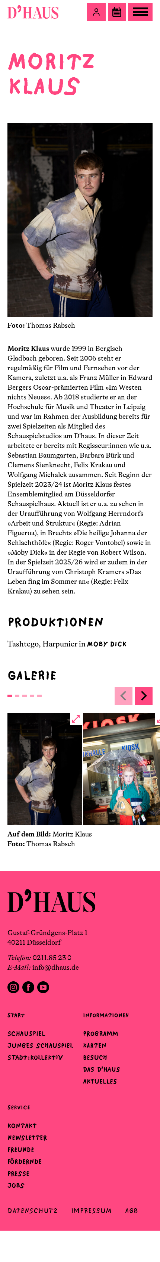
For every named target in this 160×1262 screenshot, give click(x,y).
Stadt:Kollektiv (35, 1057)
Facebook (28, 987)
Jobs (16, 1185)
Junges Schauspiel (40, 1045)
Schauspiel (26, 1033)
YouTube (43, 987)
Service (18, 1107)
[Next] (144, 696)
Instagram (13, 987)
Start (16, 1015)
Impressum (91, 1211)
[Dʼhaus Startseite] (32, 12)
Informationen (106, 1015)
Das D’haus (101, 1069)
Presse (18, 1173)
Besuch (95, 1057)
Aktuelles (100, 1081)
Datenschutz (32, 1211)
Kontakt (21, 1125)
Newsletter (27, 1137)
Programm (100, 1033)
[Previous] (123, 696)
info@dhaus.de (55, 967)
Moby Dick (107, 644)
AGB (131, 1211)
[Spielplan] (117, 12)
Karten (94, 1045)
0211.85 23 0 (52, 958)
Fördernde (24, 1161)
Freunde (20, 1149)
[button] (96, 12)
